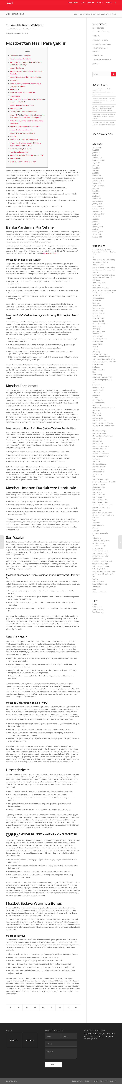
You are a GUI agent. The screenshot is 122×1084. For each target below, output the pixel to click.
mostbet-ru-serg (98, 469)
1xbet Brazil (96, 316)
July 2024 (95, 165)
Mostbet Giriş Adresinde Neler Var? (22, 93)
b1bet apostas (97, 364)
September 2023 (98, 186)
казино (95, 579)
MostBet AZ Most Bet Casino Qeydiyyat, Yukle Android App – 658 (103, 425)
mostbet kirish (97, 443)
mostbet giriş (97, 438)
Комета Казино (98, 581)
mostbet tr (91, 14)
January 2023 (97, 204)
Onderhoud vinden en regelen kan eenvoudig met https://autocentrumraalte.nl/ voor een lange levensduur (102, 92)
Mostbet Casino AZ (99, 433)
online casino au (98, 472)
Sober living (96, 538)
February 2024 (97, 178)
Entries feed (96, 607)
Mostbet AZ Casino (99, 420)
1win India (96, 285)
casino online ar (98, 387)
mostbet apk (97, 415)
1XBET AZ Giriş (97, 311)
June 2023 (95, 191)
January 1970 (97, 237)
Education (97, 36)
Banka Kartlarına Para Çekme (20, 56)
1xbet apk (96, 303)
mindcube (32, 29)
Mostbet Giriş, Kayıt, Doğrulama (21, 149)
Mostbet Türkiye (16, 108)
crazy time (96, 392)
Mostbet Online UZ (99, 449)
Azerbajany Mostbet (99, 354)
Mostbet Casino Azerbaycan (102, 436)
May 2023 (95, 193)
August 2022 (96, 216)
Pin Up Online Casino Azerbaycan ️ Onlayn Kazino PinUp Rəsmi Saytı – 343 (102, 505)
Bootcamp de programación (102, 380)
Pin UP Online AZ (98, 497)
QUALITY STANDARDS (100, 48)
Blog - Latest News (15, 14)
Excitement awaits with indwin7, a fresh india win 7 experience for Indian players (103, 123)
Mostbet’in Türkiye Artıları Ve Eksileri (23, 162)
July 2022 (95, 219)
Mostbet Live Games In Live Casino (22, 133)
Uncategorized (97, 548)
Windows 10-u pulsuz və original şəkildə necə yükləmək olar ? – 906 (104, 573)
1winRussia (96, 300)
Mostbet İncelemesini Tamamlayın (22, 130)
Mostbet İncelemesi (17, 68)
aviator (95, 349)
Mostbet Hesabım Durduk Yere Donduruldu (25, 77)
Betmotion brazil (98, 369)
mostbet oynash (98, 451)
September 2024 (98, 160)
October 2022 (97, 211)
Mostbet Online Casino (100, 446)
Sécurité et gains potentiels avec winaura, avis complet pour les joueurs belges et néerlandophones (103, 100)
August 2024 (96, 163)
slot (93, 535)
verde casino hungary (100, 551)
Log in (94, 604)
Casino (94, 382)
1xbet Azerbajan (98, 313)
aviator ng (96, 351)
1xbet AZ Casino (98, 308)
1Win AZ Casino (98, 265)
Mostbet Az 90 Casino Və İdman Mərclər (24, 140)
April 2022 (95, 224)
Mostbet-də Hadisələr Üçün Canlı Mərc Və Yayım (27, 155)
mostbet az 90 (97, 418)
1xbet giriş (96, 329)
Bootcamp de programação (102, 377)
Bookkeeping (97, 374)
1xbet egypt (96, 326)
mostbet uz (96, 461)
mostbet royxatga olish (100, 456)
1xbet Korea (96, 334)
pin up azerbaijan (98, 487)
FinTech (95, 397)
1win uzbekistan (98, 298)
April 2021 (95, 229)
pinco (94, 520)
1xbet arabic (96, 306)
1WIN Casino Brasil (99, 283)
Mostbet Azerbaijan (99, 431)
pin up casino (97, 492)
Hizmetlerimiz (15, 96)
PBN (93, 477)
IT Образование (98, 403)
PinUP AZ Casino (98, 525)
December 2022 (98, 206)
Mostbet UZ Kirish (98, 467)
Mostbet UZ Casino (99, 464)
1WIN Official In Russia (100, 288)
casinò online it (97, 390)
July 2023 (95, 188)
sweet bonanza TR (99, 546)
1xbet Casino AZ (98, 318)
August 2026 (96, 147)
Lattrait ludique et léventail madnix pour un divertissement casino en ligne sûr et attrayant (103, 116)
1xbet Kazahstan (98, 331)
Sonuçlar (13, 136)
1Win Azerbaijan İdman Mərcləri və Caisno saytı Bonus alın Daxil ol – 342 (103, 269)
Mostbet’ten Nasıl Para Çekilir (20, 59)
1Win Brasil (96, 280)
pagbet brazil (97, 474)
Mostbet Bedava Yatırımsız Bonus (22, 105)
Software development (100, 541)
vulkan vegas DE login (100, 564)
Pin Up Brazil (97, 490)
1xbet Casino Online (99, 323)
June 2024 (95, 168)
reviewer (95, 530)
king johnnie (96, 405)
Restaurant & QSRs (101, 40)
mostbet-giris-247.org (50, 253)
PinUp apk (96, 523)
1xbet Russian (97, 341)
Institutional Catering (101, 32)
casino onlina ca (98, 385)
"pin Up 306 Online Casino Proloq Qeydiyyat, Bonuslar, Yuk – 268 (104, 252)
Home (85, 14)
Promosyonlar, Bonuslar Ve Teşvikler (23, 112)
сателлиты (96, 587)
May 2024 (95, 170)
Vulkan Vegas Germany (100, 566)
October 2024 (97, 158)
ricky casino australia (100, 533)
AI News (95, 346)
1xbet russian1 (97, 344)
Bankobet (95, 367)
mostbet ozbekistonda (100, 454)
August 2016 (96, 234)
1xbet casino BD (98, 321)
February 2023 (97, 201)
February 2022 (97, 227)
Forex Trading (97, 400)
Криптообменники (99, 584)
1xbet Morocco (97, 336)
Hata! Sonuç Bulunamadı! (19, 152)
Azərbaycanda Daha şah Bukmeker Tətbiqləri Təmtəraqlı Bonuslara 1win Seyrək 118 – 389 (104, 359)
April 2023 (95, 196)
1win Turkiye (97, 295)
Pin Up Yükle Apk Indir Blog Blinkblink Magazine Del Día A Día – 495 (103, 515)
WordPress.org (97, 612)
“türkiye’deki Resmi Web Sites (24, 25)
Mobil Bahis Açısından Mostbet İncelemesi (25, 126)
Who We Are (98, 55)
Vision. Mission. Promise (102, 59)
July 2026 (95, 150)
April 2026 (95, 155)
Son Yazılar (14, 80)
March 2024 (96, 175)
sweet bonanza (98, 543)
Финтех (95, 589)
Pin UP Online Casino (100, 500)
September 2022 (98, 214)
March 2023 (96, 198)
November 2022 (98, 209)
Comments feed (98, 609)
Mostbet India (97, 441)
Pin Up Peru (96, 510)
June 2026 (95, 152)
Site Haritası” (14, 89)
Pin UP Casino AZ (98, 495)
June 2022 (95, 221)
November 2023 (98, 181)
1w (93, 257)
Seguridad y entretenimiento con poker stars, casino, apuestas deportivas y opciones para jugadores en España (103, 108)
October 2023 (97, 183)
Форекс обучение (99, 592)
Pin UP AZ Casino (98, 484)
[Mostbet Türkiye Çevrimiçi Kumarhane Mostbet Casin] (2, 542)
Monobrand (96, 413)
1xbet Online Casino (99, 339)
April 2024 (95, 173)
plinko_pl (95, 528)
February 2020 (97, 232)
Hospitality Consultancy (102, 44)
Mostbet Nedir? (15, 158)
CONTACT (95, 63)
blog (94, 372)
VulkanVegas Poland (99, 569)
